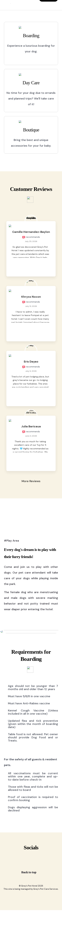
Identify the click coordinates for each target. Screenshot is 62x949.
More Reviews (31, 481)
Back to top (29, 872)
